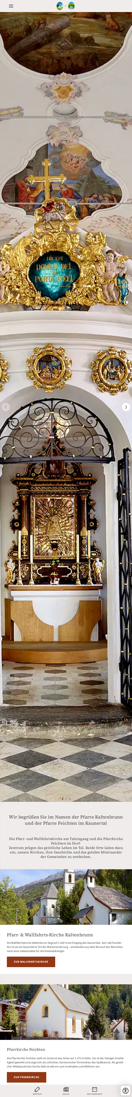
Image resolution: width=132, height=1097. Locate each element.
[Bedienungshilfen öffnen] (125, 1090)
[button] (6, 407)
